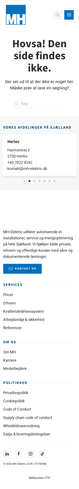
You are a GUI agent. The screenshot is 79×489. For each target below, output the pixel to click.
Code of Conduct (17, 409)
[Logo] (16, 211)
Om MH (9, 352)
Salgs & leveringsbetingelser (26, 434)
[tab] (24, 181)
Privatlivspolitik (15, 393)
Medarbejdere (15, 368)
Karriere (9, 360)
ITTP (47, 478)
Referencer (12, 328)
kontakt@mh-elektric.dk (27, 168)
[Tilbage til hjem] (15, 14)
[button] (57, 15)
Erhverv (9, 303)
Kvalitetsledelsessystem (23, 311)
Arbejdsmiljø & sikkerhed (23, 319)
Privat (8, 294)
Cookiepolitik (14, 401)
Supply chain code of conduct (27, 417)
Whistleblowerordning (21, 426)
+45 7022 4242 (19, 162)
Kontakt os (25, 269)
